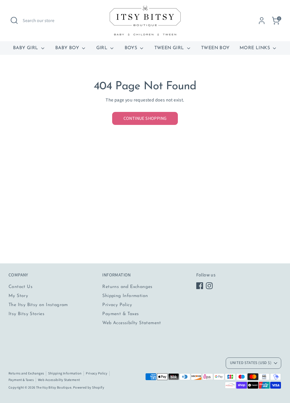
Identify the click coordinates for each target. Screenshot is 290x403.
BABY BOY (68, 48)
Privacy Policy (117, 305)
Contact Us (20, 287)
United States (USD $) (250, 363)
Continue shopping (145, 118)
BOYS (132, 48)
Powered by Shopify (88, 387)
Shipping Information (125, 296)
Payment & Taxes (120, 314)
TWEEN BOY (215, 48)
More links (255, 48)
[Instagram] (209, 285)
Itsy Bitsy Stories (26, 314)
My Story (18, 296)
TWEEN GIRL (169, 48)
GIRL (102, 48)
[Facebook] (199, 285)
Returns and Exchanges (127, 287)
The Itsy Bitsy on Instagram (38, 305)
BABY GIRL (26, 48)
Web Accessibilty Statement (131, 323)
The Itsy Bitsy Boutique (53, 387)
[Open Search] (14, 20)
